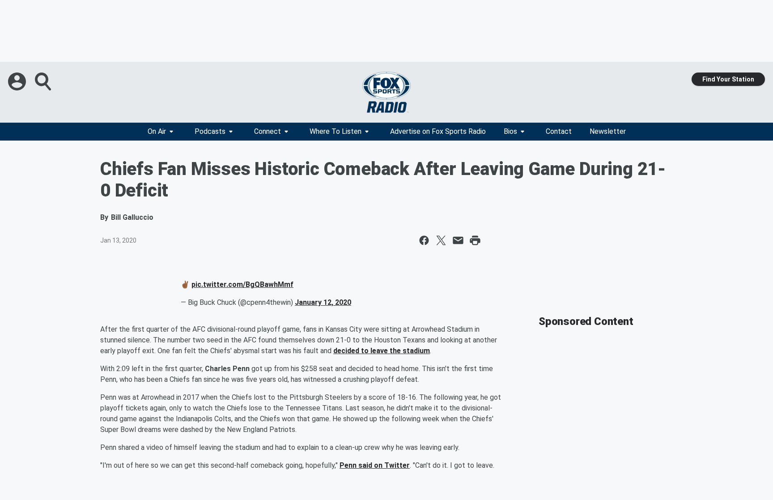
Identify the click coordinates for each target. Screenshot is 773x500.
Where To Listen (335, 131)
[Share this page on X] (441, 240)
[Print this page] (475, 240)
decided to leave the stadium (381, 350)
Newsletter (608, 131)
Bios (510, 131)
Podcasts (210, 131)
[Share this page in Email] (458, 240)
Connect (267, 131)
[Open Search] (44, 81)
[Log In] (18, 81)
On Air (157, 131)
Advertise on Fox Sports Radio (438, 131)
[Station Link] (386, 92)
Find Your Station (728, 79)
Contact (559, 131)
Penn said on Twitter (375, 465)
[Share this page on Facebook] (424, 240)
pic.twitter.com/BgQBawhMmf (242, 284)
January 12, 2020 (323, 302)
